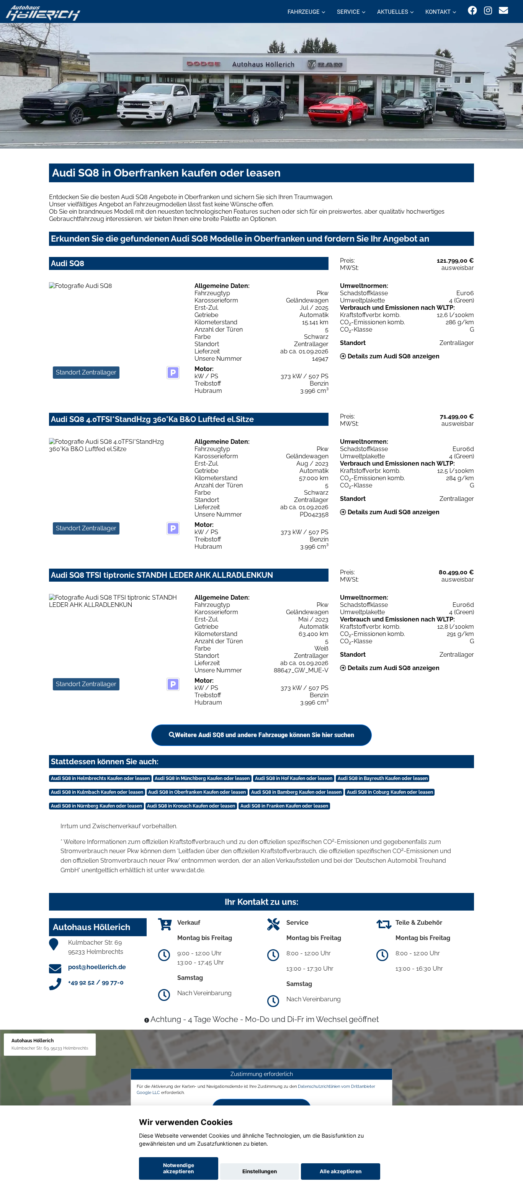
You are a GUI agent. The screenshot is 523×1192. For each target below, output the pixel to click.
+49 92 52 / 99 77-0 (96, 982)
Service (348, 11)
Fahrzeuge (304, 11)
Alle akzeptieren (340, 1171)
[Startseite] (43, 12)
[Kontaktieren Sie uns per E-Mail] (503, 10)
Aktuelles (392, 11)
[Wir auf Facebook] (472, 10)
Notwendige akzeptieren (178, 1168)
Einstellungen (259, 1171)
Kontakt (438, 11)
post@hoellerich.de (97, 967)
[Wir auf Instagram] (488, 10)
